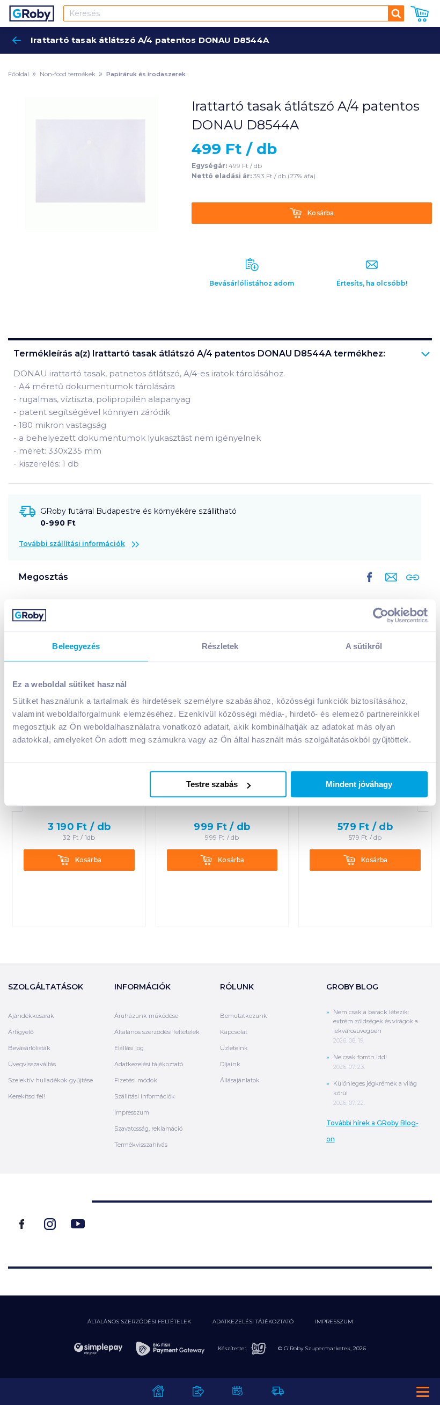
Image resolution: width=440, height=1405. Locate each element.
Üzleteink (234, 1048)
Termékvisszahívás (140, 1144)
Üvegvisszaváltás (32, 1064)
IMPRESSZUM (334, 1321)
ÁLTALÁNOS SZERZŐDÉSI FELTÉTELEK (139, 1321)
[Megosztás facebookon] (369, 586)
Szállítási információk (144, 1096)
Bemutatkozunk (243, 1016)
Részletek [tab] (220, 646)
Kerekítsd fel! (26, 1096)
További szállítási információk (72, 544)
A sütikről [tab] (364, 646)
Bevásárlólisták (29, 1048)
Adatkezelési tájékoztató (148, 1064)
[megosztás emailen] (389, 586)
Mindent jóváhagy (359, 784)
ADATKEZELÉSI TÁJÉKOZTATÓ (253, 1321)
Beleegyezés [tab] (76, 646)
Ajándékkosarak (31, 1016)
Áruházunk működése (146, 1016)
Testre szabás (212, 784)
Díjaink (230, 1064)
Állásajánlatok (240, 1080)
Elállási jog (129, 1048)
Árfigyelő (21, 1032)
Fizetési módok (135, 1080)
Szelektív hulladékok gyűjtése (50, 1080)
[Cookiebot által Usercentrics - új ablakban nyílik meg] (381, 615)
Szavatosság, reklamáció (148, 1128)
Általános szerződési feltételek (157, 1032)
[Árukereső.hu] (262, 1230)
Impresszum (131, 1112)
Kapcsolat (233, 1032)
